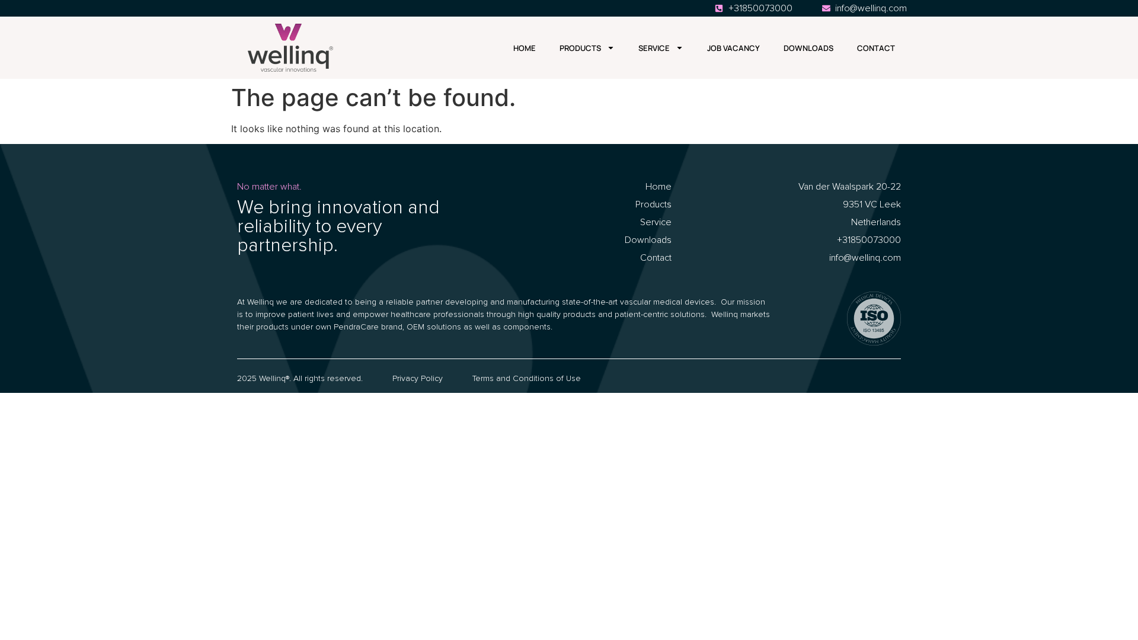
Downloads (808, 48)
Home (524, 48)
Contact (876, 48)
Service (654, 48)
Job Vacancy (733, 48)
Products (580, 48)
